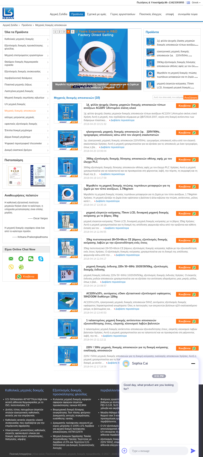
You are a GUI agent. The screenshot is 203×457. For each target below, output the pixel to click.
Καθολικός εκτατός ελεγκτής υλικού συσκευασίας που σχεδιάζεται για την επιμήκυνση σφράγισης (24, 423)
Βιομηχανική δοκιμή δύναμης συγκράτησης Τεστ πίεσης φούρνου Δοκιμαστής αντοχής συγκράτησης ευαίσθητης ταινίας (71, 414)
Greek (195, 2)
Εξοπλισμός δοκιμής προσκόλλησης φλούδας (24, 47)
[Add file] (124, 450)
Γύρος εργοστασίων (122, 14)
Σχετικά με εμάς (96, 14)
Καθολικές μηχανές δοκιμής (19, 39)
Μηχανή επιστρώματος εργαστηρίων (24, 55)
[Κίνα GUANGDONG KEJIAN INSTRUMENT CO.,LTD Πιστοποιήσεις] (14, 175)
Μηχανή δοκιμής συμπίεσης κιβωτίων (24, 97)
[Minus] (193, 363)
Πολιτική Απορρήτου (21, 454)
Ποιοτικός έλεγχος (150, 14)
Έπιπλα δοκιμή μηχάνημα (18, 130)
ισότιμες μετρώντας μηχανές (19, 117)
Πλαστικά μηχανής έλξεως (18, 84)
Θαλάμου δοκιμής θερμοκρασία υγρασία (21, 63)
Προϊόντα (77, 14)
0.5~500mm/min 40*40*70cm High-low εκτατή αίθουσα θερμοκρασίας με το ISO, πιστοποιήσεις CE (26, 402)
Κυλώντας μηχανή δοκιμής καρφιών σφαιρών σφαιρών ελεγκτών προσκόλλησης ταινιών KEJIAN (72, 402)
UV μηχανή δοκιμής (15, 104)
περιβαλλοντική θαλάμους (18, 78)
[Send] (193, 450)
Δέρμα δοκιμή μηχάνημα (18, 137)
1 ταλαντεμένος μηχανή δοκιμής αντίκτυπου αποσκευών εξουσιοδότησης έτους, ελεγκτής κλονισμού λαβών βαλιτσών (122, 322)
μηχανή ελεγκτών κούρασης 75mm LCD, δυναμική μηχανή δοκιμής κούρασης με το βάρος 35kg (175, 87)
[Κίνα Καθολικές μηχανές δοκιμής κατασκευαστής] (9, 13)
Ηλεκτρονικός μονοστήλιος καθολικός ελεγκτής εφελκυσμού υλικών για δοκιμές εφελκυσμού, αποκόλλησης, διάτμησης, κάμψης (25, 435)
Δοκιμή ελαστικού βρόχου (18, 150)
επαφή (170, 14)
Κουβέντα (185, 105)
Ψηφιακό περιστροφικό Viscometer (23, 143)
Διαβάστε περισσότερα (122, 120)
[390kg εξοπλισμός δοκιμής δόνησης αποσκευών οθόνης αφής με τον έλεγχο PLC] (150, 63)
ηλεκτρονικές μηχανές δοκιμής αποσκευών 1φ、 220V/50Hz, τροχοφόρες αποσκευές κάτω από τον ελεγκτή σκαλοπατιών (122, 133)
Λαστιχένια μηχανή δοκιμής (19, 91)
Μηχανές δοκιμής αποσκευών (20, 110)
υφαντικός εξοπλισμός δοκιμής (21, 123)
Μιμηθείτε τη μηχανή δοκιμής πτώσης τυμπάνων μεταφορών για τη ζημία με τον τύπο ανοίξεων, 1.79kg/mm (177, 77)
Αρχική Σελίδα (58, 14)
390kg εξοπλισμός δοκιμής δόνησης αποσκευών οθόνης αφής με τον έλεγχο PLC (178, 66)
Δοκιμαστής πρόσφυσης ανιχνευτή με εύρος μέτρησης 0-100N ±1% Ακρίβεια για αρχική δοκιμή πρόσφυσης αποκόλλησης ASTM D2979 (73, 427)
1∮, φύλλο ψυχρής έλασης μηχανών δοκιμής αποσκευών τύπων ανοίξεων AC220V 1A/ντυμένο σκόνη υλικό (176, 44)
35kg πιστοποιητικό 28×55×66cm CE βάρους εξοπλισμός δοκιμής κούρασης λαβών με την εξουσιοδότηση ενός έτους (126, 241)
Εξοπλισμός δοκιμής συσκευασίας (23, 71)
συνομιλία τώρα (187, 14)
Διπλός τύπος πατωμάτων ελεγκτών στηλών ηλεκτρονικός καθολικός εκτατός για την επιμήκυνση (24, 412)
